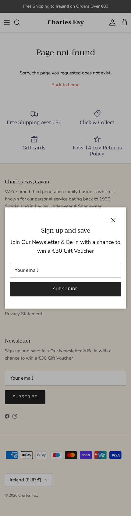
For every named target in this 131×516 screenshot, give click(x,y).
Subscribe (65, 289)
